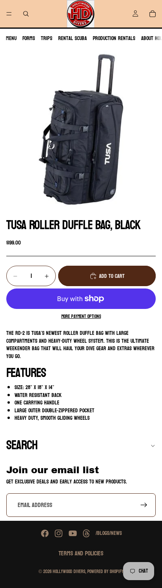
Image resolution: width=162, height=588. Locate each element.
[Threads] (86, 533)
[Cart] (152, 13)
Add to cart (112, 276)
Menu (11, 38)
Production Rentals (114, 38)
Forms (28, 38)
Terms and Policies (81, 553)
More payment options (81, 317)
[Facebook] (45, 533)
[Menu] (9, 14)
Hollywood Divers (69, 571)
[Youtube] (72, 533)
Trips (46, 38)
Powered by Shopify (105, 571)
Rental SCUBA (72, 38)
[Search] (26, 13)
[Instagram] (58, 533)
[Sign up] (144, 505)
